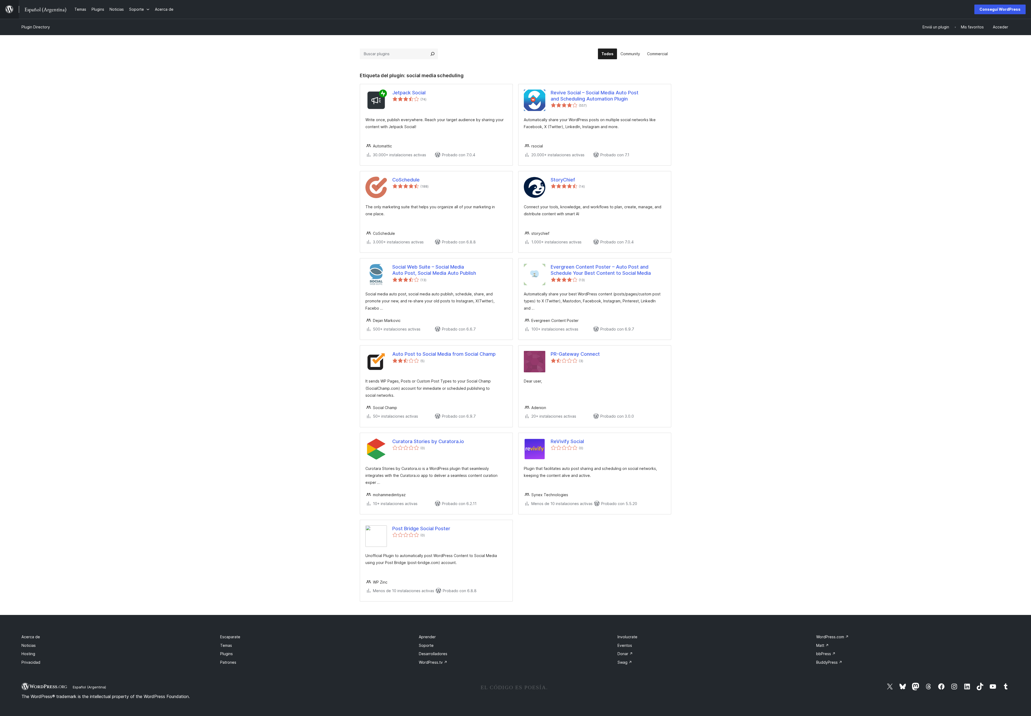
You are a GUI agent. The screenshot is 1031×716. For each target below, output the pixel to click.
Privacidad (30, 662)
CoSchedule (406, 180)
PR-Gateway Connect (575, 354)
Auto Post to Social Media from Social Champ (444, 354)
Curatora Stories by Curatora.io (428, 441)
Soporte (426, 645)
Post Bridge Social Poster (421, 528)
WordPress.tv (433, 662)
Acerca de (30, 637)
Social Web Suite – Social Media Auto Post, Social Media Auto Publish (434, 270)
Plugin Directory (35, 27)
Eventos (625, 645)
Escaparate (230, 637)
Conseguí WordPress (1000, 9)
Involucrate (627, 637)
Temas (226, 645)
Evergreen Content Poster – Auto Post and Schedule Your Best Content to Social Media (601, 270)
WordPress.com (832, 637)
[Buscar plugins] (432, 54)
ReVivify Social (567, 441)
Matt (822, 645)
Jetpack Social (409, 92)
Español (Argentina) (89, 687)
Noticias (28, 645)
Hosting (28, 653)
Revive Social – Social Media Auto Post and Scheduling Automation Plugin (594, 96)
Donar (625, 653)
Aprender (427, 637)
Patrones (228, 662)
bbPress (826, 653)
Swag (625, 662)
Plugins (226, 653)
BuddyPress (829, 662)
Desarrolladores (433, 653)
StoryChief (563, 180)
